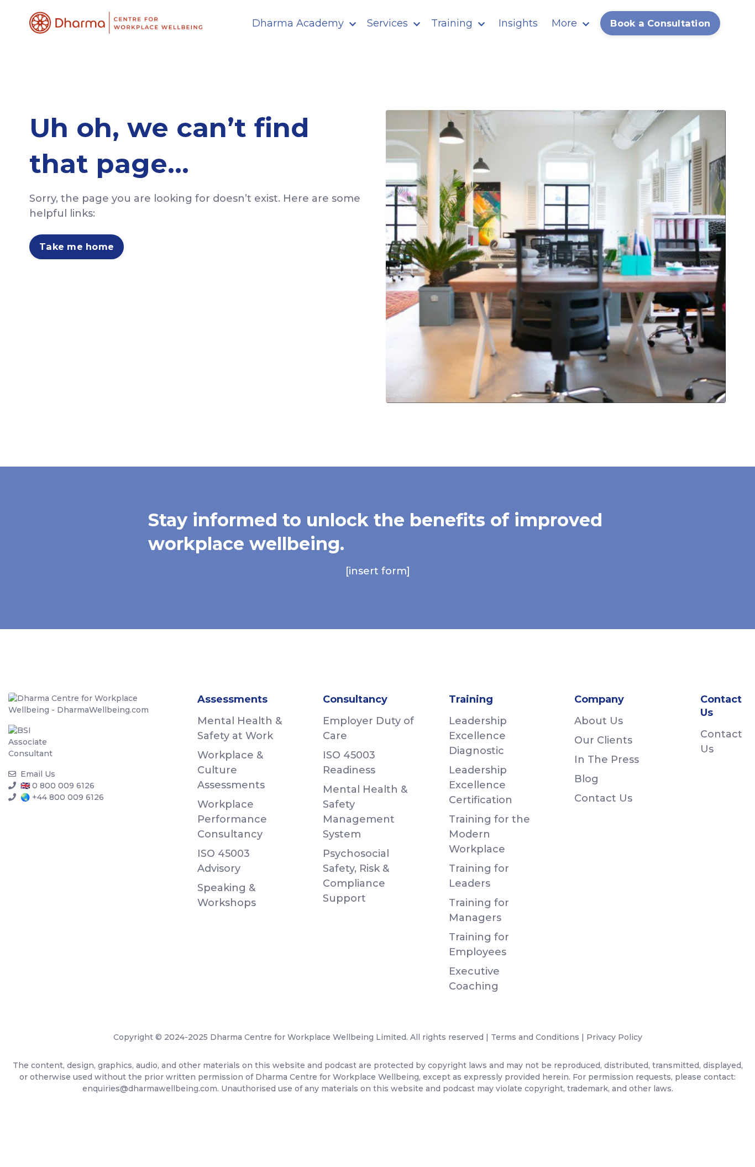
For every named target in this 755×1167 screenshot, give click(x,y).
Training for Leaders (479, 875)
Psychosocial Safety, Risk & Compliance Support (356, 875)
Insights (518, 23)
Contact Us (603, 798)
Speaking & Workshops (226, 895)
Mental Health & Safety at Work (239, 728)
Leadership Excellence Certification (480, 785)
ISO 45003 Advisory (223, 861)
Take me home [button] (76, 246)
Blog (586, 779)
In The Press (606, 759)
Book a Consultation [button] (660, 23)
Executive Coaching (474, 978)
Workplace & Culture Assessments (231, 770)
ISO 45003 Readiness (349, 762)
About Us (598, 721)
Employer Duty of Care (368, 728)
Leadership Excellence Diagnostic (478, 736)
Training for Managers (479, 910)
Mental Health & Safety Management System (365, 811)
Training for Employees (479, 944)
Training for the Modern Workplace (489, 834)
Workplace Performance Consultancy (232, 819)
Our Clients (603, 740)
